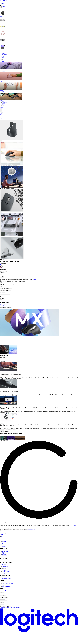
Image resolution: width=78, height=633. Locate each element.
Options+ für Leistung (5, 590)
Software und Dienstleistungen (6, 571)
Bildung (3, 3)
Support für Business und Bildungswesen (7, 583)
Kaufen (1, 6)
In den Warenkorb (3, 272)
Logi (1, 116)
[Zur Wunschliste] (1, 140)
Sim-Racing (3, 565)
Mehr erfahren (34, 279)
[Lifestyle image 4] (11, 224)
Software (1, 106)
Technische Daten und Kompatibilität (5, 288)
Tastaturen (3, 550)
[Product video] (12, 248)
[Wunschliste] (1, 110)
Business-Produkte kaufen (5, 570)
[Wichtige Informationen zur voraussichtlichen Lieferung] (1, 282)
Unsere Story (3, 540)
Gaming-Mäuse (4, 554)
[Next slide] (3, 430)
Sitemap (19, 607)
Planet (1, 108)
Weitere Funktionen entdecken (4, 431)
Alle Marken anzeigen (73, 525)
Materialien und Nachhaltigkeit (4, 290)
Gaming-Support (4, 582)
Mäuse (1, 114)
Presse (3, 544)
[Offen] (2, 112)
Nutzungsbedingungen (3, 607)
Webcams (3, 552)
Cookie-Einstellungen (15, 607)
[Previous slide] (1, 430)
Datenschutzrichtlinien (9, 607)
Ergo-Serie (3, 560)
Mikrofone (3, 556)
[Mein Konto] (1, 111)
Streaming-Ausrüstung (5, 566)
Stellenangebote (4, 541)
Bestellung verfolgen (4, 585)
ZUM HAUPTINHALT (3, 0)
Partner (3, 572)
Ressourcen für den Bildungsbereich (6, 578)
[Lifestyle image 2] (11, 177)
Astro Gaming (4, 564)
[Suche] (1, 109)
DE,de (2, 5)
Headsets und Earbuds (5, 551)
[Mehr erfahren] (1, 212)
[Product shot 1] (11, 130)
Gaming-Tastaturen (4, 555)
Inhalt (1, 292)
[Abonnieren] (8, 528)
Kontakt (3, 584)
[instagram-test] (0, 534)
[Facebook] (2, 534)
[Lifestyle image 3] (11, 200)
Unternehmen (3, 2)
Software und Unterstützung (4, 294)
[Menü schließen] (1, 7)
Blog (2, 543)
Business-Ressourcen (4, 573)
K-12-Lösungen (4, 577)
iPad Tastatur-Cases (4, 553)
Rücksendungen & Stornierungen (6, 586)
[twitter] (1, 534)
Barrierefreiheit (4, 546)
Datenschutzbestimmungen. (31, 529)
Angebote (1, 107)
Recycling (3, 545)
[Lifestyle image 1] (11, 153)
